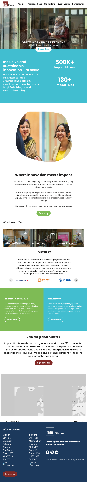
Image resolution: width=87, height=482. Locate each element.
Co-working (49, 4)
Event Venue (64, 4)
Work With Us (21, 15)
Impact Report (40, 19)
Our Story (19, 6)
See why (43, 213)
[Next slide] (76, 280)
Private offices (35, 4)
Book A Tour (43, 49)
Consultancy (78, 4)
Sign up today (43, 363)
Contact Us (10, 474)
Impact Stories (41, 12)
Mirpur (6, 434)
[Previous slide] (11, 280)
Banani (33, 434)
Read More (12, 319)
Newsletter (39, 16)
